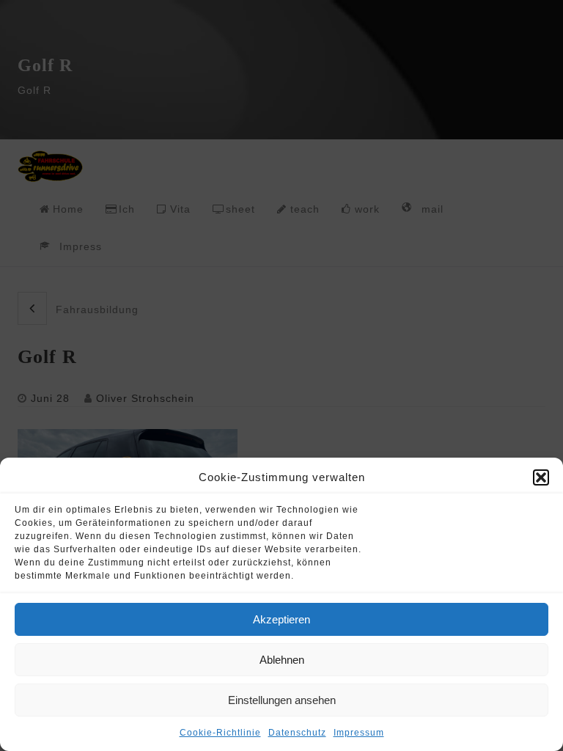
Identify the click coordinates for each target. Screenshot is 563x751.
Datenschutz (297, 733)
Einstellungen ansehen (282, 700)
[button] (541, 477)
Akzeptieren (281, 619)
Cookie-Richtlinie (220, 733)
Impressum (359, 733)
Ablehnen (282, 659)
